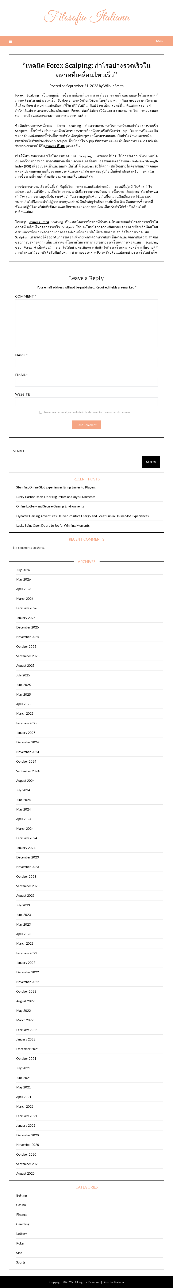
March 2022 (25, 1020)
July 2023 (23, 905)
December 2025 (27, 627)
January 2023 (25, 962)
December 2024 (27, 742)
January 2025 (25, 732)
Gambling (23, 1224)
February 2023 (26, 953)
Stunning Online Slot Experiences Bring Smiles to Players (56, 487)
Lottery (21, 1233)
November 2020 (27, 1145)
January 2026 (25, 618)
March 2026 (25, 598)
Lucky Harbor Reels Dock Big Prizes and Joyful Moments (55, 497)
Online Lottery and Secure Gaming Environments (50, 506)
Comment (25, 296)
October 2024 (26, 761)
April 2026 (23, 589)
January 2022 (25, 1039)
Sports (21, 1262)
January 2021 (25, 1125)
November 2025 (27, 637)
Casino (21, 1205)
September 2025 (27, 656)
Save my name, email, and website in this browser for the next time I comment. (87, 412)
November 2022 (27, 982)
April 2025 (23, 704)
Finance (21, 1214)
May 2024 (23, 809)
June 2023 (23, 915)
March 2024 (25, 828)
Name (21, 355)
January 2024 (25, 848)
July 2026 (23, 570)
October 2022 (26, 991)
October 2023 (26, 876)
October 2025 (26, 646)
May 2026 (23, 579)
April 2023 (23, 934)
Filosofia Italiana (86, 17)
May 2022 (23, 1010)
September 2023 (27, 886)
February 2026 (26, 608)
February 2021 (26, 1116)
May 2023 (23, 924)
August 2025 (25, 665)
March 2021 (25, 1106)
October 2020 (26, 1154)
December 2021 (27, 1049)
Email (21, 375)
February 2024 (26, 838)
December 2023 (27, 857)
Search (19, 451)
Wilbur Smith (113, 86)
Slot (19, 1253)
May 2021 (23, 1087)
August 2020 (25, 1173)
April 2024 (23, 819)
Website (22, 394)
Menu (160, 41)
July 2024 (23, 790)
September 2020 (27, 1164)
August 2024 (25, 780)
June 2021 (23, 1078)
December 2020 (27, 1135)
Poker (20, 1243)
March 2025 (25, 713)
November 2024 (27, 752)
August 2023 (25, 895)
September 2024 (27, 771)
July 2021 (23, 1068)
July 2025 (23, 675)
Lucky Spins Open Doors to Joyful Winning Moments (53, 525)
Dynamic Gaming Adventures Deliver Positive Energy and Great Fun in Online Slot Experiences (82, 516)
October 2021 (26, 1058)
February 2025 (26, 723)
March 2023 (25, 943)
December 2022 (27, 972)
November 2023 (27, 867)
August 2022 (25, 1001)
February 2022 (26, 1030)
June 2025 (23, 685)
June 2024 (23, 800)
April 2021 (23, 1097)
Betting (21, 1195)
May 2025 (23, 694)
